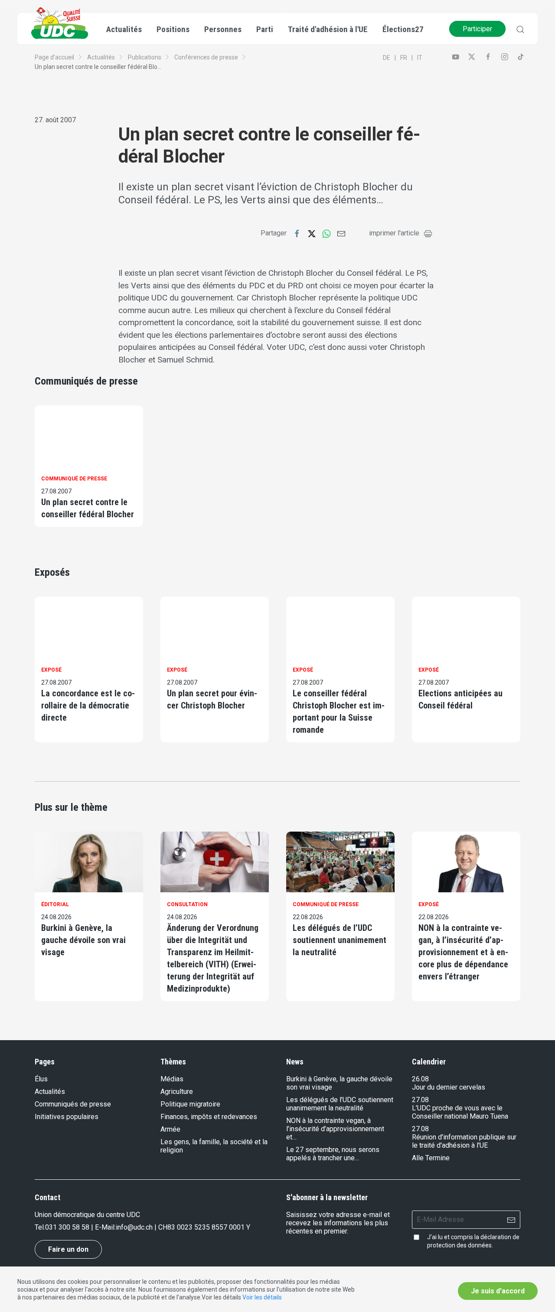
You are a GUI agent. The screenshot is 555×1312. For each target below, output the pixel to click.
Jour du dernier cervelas (448, 1087)
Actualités (101, 57)
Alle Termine (431, 1158)
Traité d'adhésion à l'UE (328, 29)
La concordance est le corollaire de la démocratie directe (88, 705)
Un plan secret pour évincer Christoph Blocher (212, 699)
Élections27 (403, 29)
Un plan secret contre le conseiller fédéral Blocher (87, 508)
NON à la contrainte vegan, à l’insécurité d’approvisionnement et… (335, 1128)
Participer (477, 29)
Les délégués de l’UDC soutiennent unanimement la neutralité (339, 940)
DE (386, 57)
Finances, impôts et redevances (208, 1117)
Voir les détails (262, 1297)
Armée (170, 1129)
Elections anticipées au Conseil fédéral (460, 699)
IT (419, 57)
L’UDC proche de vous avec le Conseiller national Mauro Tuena (460, 1112)
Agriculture (176, 1091)
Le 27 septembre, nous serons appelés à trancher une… (332, 1154)
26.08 (420, 1079)
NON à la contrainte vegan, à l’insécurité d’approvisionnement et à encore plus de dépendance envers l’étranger (463, 952)
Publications (144, 57)
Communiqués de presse (73, 1104)
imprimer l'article (394, 233)
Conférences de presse (206, 57)
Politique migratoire (190, 1104)
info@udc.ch (134, 1227)
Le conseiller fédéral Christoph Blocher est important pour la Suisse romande (339, 711)
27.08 (420, 1100)
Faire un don (68, 1249)
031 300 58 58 (67, 1227)
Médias (171, 1079)
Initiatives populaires (66, 1117)
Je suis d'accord (498, 1291)
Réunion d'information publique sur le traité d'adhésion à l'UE (464, 1141)
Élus (41, 1079)
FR (403, 57)
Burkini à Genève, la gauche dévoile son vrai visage (83, 940)
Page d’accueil (54, 57)
